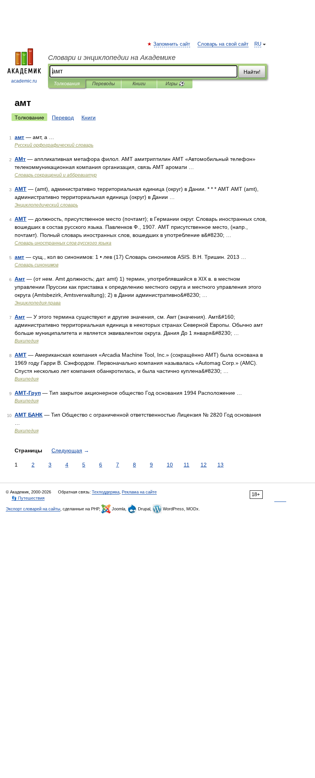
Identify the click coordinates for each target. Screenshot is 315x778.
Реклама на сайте (139, 492)
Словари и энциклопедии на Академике (112, 57)
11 (186, 465)
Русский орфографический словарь (54, 145)
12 (204, 465)
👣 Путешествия (28, 498)
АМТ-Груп (28, 393)
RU (257, 44)
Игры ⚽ (175, 83)
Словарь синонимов (36, 265)
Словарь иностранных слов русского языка (63, 243)
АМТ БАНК (29, 415)
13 (220, 465)
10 (170, 465)
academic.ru (24, 81)
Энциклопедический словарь (46, 205)
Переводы (103, 83)
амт (19, 137)
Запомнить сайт (172, 44)
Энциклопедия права (38, 303)
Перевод (63, 117)
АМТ (21, 189)
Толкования (67, 83)
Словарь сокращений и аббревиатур (56, 175)
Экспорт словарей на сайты (33, 509)
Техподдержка (105, 492)
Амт (20, 279)
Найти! (252, 72)
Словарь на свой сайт (223, 44)
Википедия (26, 341)
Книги (139, 83)
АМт (20, 159)
